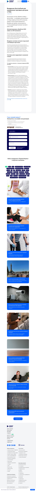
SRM (11, 175)
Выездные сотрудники (22, 177)
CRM (9, 166)
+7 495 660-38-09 (10, 440)
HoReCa (23, 170)
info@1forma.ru (9, 442)
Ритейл (8, 170)
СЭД (13, 166)
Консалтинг (13, 173)
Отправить (12, 147)
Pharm (27, 170)
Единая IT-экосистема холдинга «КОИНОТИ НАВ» (16, 279)
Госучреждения (22, 173)
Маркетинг (15, 175)
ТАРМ (8, 175)
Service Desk (26, 168)
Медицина (8, 173)
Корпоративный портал (10, 168)
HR (28, 175)
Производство (18, 170)
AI (11, 170)
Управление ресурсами (14, 177)
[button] (28, 1)
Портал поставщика (27, 166)
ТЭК (17, 173)
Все (6, 166)
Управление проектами (19, 166)
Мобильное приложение (19, 168)
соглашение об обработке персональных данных (20, 148)
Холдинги (27, 173)
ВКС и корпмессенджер (22, 175)
